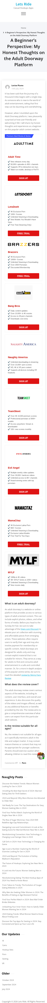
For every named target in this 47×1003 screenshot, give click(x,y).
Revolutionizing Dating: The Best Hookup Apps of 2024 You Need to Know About (22, 879)
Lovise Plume (17, 85)
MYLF (11, 572)
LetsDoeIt (13, 206)
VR (3, 963)
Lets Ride (23, 4)
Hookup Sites (7, 949)
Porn (24, 763)
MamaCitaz (14, 520)
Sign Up (23, 178)
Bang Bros (14, 306)
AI (3, 940)
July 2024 (6, 989)
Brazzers (13, 252)
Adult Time (14, 157)
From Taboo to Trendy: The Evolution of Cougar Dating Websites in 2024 (22, 886)
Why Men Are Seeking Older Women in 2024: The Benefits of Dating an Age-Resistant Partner (22, 893)
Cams (4, 945)
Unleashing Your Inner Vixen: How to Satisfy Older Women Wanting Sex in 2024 (23, 908)
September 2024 (9, 984)
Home (23, 28)
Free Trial (23, 233)
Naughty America (18, 357)
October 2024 (8, 980)
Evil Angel (14, 467)
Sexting (5, 959)
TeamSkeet (14, 411)
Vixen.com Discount (30, 629)
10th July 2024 (17, 88)
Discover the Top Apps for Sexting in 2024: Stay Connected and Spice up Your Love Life (21, 922)
